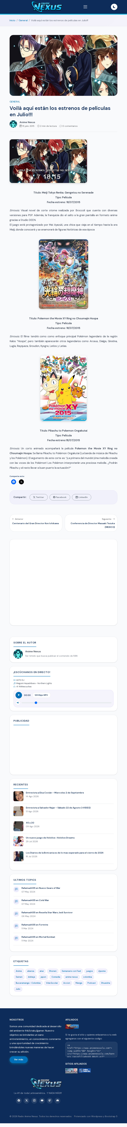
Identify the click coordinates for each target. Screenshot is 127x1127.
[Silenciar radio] (17, 702)
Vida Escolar (52, 983)
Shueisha (105, 983)
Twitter (40, 497)
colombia (87, 977)
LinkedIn (83, 497)
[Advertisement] (63, 749)
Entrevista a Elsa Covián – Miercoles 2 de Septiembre (55, 792)
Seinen (19, 977)
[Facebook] (19, 1101)
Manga (79, 983)
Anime (19, 971)
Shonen (53, 971)
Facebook (61, 497)
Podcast (92, 983)
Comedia (56, 977)
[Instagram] (34, 1101)
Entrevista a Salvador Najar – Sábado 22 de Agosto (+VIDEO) (58, 807)
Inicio (12, 20)
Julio (18, 989)
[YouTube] (42, 1101)
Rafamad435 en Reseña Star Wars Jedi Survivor (47, 912)
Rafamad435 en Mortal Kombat (38, 937)
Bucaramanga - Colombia (28, 983)
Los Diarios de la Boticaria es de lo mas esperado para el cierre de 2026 (64, 852)
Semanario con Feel (71, 971)
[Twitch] (50, 1101)
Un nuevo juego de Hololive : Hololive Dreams (50, 837)
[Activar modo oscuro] (114, 7)
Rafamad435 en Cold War (35, 900)
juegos (89, 971)
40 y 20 (30, 822)
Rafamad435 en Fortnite (35, 924)
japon (43, 977)
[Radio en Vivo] (85, 1070)
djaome (102, 971)
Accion (66, 983)
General (23, 20)
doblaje (31, 977)
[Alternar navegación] (85, 7)
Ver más (18, 1059)
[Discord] (57, 1101)
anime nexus (72, 977)
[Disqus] (63, 581)
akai (42, 971)
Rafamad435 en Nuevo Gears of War (41, 888)
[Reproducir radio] (18, 695)
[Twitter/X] (26, 1101)
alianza (30, 971)
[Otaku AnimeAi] (71, 1070)
